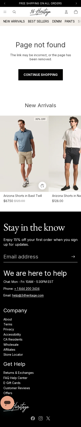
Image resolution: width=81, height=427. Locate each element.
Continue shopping (41, 74)
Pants (70, 21)
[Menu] (5, 12)
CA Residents (12, 339)
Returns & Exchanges (18, 372)
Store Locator (13, 354)
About (7, 319)
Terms (7, 324)
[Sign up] (73, 256)
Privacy (8, 329)
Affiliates (9, 349)
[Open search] (14, 12)
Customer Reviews (16, 388)
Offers (7, 393)
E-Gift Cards (12, 383)
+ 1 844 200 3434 (27, 288)
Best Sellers (38, 21)
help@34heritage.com (28, 295)
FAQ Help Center (15, 378)
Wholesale (11, 344)
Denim (57, 21)
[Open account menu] (66, 12)
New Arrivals (14, 21)
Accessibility (12, 334)
